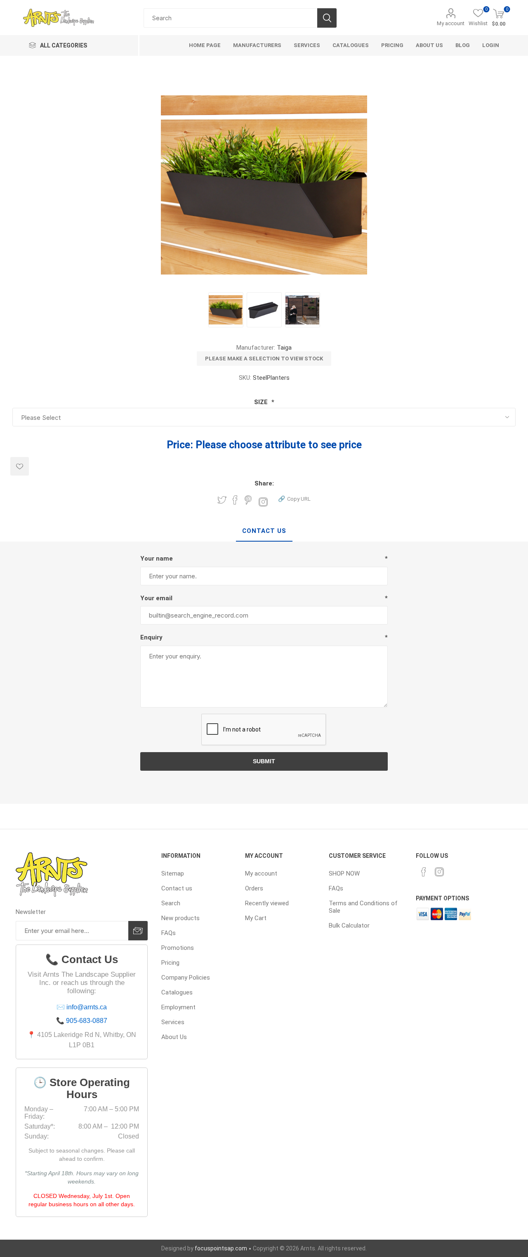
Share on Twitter (221, 499)
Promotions (177, 948)
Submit (264, 761)
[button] (294, 498)
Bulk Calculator (349, 925)
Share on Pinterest (248, 499)
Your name (156, 558)
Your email (156, 598)
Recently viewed (267, 903)
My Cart (255, 918)
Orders (254, 888)
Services (172, 1022)
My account (450, 23)
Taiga (284, 347)
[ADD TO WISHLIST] (19, 466)
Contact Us (264, 531)
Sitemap (172, 873)
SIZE (261, 402)
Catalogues (177, 992)
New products (180, 918)
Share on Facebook (235, 499)
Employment (178, 1007)
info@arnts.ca (86, 1007)
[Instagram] (439, 871)
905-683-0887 (86, 1020)
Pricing (170, 962)
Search (327, 18)
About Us (174, 1037)
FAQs (168, 933)
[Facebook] (423, 871)
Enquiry (151, 637)
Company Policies (185, 977)
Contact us (176, 888)
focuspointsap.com (221, 1248)
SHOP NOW (344, 873)
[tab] (264, 531)
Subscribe (138, 930)
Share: (264, 483)
